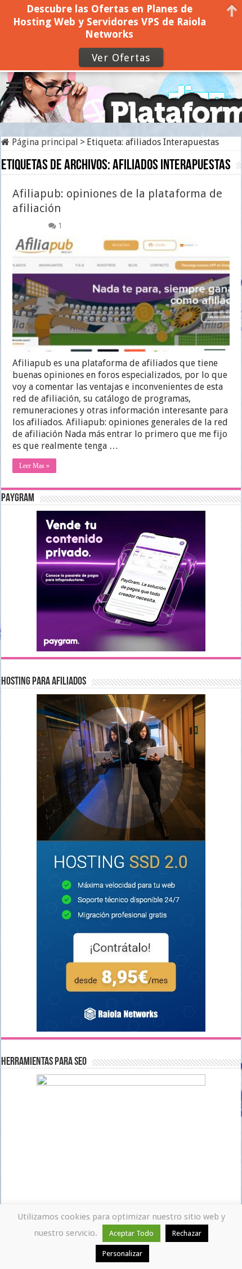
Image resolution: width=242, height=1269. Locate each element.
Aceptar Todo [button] (131, 1233)
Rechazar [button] (186, 1233)
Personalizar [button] (122, 1253)
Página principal (44, 142)
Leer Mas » (34, 466)
